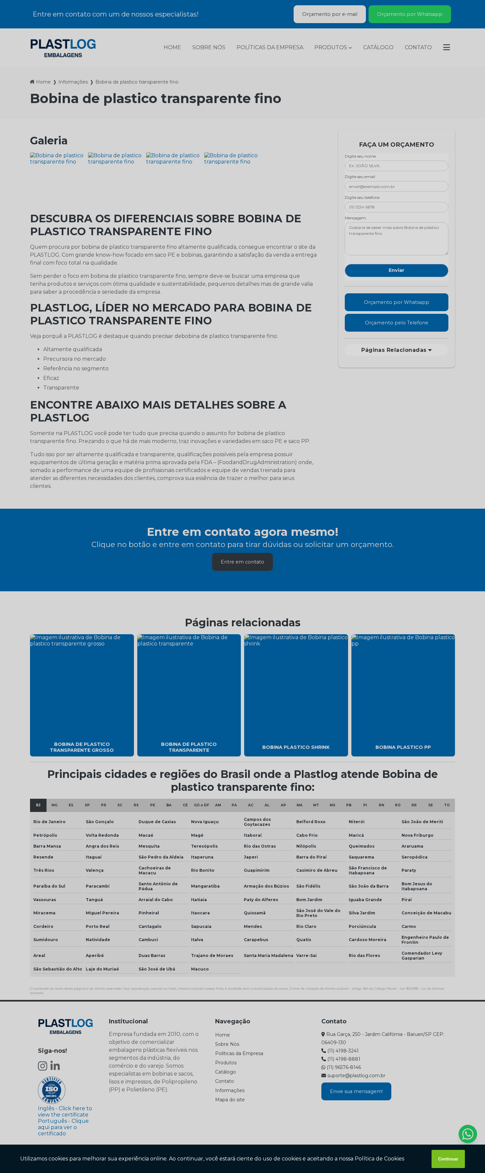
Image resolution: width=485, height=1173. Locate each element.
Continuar (448, 1158)
